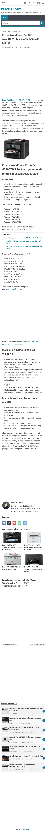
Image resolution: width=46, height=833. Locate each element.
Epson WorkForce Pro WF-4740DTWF (16, 100)
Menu (4, 17)
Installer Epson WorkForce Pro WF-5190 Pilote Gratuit (24, 238)
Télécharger (14, 229)
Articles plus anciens (37, 645)
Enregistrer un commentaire (23, 47)
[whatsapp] (19, 523)
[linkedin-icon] (38, 3)
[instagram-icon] (34, 3)
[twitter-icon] (29, 3)
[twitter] (9, 523)
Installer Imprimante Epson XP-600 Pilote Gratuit (26, 756)
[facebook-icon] (25, 3)
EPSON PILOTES (11, 9)
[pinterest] (14, 523)
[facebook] (4, 523)
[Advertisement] (23, 677)
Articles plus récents (9, 645)
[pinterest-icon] (43, 3)
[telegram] (25, 523)
